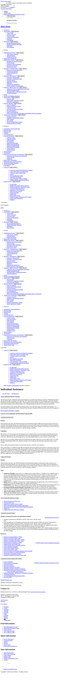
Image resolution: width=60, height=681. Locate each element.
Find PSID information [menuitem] (15, 177)
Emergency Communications (11, 68)
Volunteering (10, 40)
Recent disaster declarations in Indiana (10, 410)
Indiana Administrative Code (11, 658)
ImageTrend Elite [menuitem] (14, 192)
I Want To (6, 167)
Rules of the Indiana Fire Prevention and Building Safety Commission (24, 113)
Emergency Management (10, 76)
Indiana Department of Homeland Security (14, 14)
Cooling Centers (11, 137)
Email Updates (7, 655)
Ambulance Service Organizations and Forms (18, 89)
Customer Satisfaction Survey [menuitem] (17, 188)
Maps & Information (9, 652)
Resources (9, 74)
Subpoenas (9, 158)
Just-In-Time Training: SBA (11, 549)
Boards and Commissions (10, 58)
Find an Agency (8, 629)
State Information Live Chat (11, 627)
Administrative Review (9, 52)
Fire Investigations (11, 110)
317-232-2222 (4, 600)
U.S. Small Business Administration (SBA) (14, 576)
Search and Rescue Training (14, 123)
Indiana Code (7, 657)
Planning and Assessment (13, 84)
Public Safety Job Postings (10, 160)
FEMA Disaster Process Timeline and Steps (14, 545)
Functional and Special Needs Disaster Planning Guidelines (18, 507)
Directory (3, 601)
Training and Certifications (10, 115)
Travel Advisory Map (9, 164)
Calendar (6, 133)
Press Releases (10, 47)
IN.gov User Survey (9, 639)
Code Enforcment (11, 107)
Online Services (8, 181)
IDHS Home (5, 27)
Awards (6, 660)
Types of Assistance (5, 456)
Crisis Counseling (8, 561)
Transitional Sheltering (9, 574)
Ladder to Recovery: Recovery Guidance (14, 509)
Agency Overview (11, 34)
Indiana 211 (7, 508)
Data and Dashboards (9, 136)
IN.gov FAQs (7, 644)
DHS (5, 385)
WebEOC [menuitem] (12, 199)
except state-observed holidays (37, 592)
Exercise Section (11, 80)
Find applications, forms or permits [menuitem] (18, 178)
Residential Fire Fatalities (13, 147)
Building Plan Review (9, 60)
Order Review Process (12, 54)
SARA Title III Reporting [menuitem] (16, 198)
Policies (6, 642)
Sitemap (6, 643)
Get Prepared (7, 153)
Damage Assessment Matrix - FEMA (13, 537)
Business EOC (7, 131)
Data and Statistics (11, 139)
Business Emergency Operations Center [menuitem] (20, 187)
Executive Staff (10, 35)
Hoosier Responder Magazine (14, 44)
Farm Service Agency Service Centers (13, 504)
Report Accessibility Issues (10, 669)
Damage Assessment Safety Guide (12, 538)
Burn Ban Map (7, 130)
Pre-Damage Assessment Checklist (12, 553)
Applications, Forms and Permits (12, 128)
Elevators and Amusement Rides (15, 109)
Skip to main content (6, 1)
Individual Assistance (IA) (7, 417)
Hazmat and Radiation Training (14, 122)
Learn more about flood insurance (15, 571)
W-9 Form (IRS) (8, 577)
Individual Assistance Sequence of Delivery (14, 568)
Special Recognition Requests (11, 163)
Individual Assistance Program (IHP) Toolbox (11, 558)
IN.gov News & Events (9, 654)
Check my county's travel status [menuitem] (18, 173)
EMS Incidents (10, 140)
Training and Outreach (12, 71)
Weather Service (11, 150)
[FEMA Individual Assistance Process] (46, 563)
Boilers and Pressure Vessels (14, 106)
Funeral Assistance (8, 564)
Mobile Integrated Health (13, 90)
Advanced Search (8, 640)
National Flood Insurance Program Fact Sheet (15, 570)
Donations (9, 38)
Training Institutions (12, 93)
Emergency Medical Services (11, 87)
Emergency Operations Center (14, 79)
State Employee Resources (10, 646)
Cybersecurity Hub (8, 134)
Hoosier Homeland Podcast (13, 43)
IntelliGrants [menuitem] (13, 194)
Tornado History (11, 148)
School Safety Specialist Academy (15, 100)
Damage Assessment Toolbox (8, 513)
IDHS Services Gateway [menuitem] (16, 191)
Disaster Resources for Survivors (12, 501)
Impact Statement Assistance (11, 546)
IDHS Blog (10, 46)
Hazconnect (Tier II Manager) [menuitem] (17, 190)
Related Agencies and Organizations (13, 161)
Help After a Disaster (9, 566)
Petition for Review (11, 57)
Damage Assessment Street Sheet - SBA (14, 541)
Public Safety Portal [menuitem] (15, 195)
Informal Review (11, 55)
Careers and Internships (12, 37)
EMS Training (10, 119)
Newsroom (6, 41)
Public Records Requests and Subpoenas (14, 154)
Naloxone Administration (13, 146)
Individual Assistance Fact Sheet (12, 567)
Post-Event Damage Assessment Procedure (14, 552)
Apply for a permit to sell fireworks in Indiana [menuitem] (21, 170)
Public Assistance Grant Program (15, 86)
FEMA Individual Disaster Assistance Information (16, 505)
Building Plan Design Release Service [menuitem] (19, 185)
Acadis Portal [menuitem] (13, 184)
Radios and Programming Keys (14, 70)
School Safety (7, 97)
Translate (12, 7)
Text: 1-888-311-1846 (9, 632)
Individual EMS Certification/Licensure (16, 91)
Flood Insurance (8, 151)
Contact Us (6, 30)
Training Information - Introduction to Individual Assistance (18, 573)
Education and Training (12, 102)
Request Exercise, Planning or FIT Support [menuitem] (20, 197)
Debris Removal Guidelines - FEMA (13, 542)
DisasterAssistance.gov (6, 580)
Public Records (10, 157)
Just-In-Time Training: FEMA (11, 548)
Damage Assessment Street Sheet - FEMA (14, 539)
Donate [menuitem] (12, 174)
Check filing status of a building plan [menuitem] (19, 171)
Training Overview (11, 116)
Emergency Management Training (15, 117)
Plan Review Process (12, 65)
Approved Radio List (12, 73)
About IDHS (7, 31)
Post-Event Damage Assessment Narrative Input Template (18, 551)
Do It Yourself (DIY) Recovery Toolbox (10, 498)
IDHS (2, 207)
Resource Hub (10, 99)
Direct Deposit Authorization (11, 563)
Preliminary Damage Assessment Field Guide (15, 555)
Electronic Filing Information (14, 64)
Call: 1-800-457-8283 (9, 631)
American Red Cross (9, 502)
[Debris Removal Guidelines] (47, 543)
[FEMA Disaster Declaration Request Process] (52, 517)
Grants (5, 94)
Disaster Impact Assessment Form (12, 544)
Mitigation (9, 83)
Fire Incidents (10, 141)
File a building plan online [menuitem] (16, 175)
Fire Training (10, 120)
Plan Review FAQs (11, 67)
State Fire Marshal (8, 103)
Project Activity (11, 63)
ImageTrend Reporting (12, 112)
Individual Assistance (12, 81)
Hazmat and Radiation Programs (12, 96)
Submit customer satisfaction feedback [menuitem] (19, 180)
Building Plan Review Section (14, 61)
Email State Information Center (11, 628)
